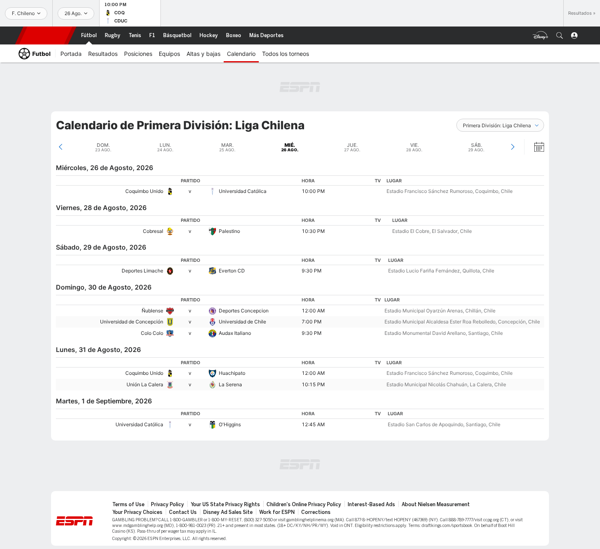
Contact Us (183, 512)
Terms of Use (128, 504)
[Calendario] (534, 147)
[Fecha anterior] (60, 147)
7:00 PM (312, 322)
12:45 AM (313, 424)
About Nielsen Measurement (436, 504)
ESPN (45, 35)
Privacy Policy (167, 504)
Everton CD (232, 271)
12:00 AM (313, 311)
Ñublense (152, 311)
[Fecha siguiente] (512, 147)
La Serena (230, 384)
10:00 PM (313, 191)
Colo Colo (152, 333)
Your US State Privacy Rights (225, 504)
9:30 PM (312, 271)
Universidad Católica (243, 191)
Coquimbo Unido (144, 191)
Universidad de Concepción (131, 322)
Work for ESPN (277, 512)
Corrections (316, 512)
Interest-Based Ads (371, 504)
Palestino (229, 231)
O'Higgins (230, 424)
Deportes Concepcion (244, 311)
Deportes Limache (142, 271)
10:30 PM (313, 231)
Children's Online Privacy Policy (304, 504)
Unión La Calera (145, 384)
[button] (559, 35)
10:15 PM (313, 384)
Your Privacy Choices (137, 512)
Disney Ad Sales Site (228, 512)
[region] (300, 186)
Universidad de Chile (242, 322)
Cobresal (153, 231)
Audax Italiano (235, 333)
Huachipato (232, 373)
